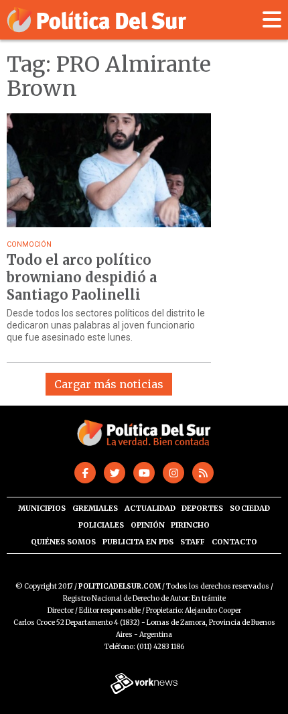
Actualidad (150, 508)
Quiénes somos (63, 541)
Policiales (101, 525)
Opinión (148, 525)
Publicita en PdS (137, 541)
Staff (192, 541)
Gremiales (95, 508)
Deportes (202, 508)
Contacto (234, 541)
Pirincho (190, 525)
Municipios (42, 508)
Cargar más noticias (108, 384)
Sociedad (250, 508)
